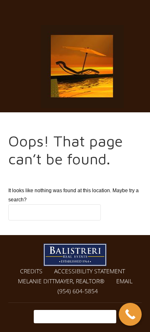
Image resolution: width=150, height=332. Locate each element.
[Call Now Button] (130, 314)
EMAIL (124, 281)
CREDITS (31, 271)
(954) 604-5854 (78, 291)
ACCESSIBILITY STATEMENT (89, 271)
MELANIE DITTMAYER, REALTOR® (61, 281)
